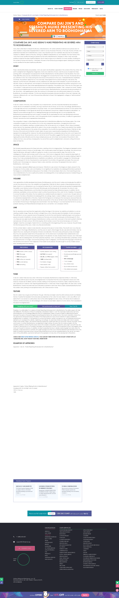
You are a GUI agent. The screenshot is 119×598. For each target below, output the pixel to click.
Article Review (87, 532)
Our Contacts (48, 559)
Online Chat (26, 548)
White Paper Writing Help (66, 567)
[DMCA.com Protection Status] (27, 586)
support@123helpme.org (23, 542)
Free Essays (95, 8)
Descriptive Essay (87, 543)
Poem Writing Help (64, 558)
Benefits (47, 544)
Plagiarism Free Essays (89, 556)
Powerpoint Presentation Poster (91, 558)
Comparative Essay (88, 539)
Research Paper (63, 560)
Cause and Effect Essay (89, 537)
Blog (101, 8)
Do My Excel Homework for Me (91, 545)
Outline (85, 552)
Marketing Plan (64, 550)
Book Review (63, 533)
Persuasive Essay (64, 556)
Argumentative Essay (65, 532)
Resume (75, 8)
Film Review (62, 547)
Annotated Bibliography (66, 530)
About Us (50, 8)
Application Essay (88, 530)
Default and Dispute (24, 486)
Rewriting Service (87, 561)
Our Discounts (49, 542)
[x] (59, 594)
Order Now (67, 8)
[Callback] (1, 582)
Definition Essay (64, 543)
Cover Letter (86, 541)
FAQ (46, 551)
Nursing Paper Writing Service (67, 552)
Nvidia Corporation (69, 486)
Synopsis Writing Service (89, 563)
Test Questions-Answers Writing (91, 565)
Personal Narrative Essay (89, 554)
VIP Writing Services (50, 548)
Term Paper (62, 565)
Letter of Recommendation (66, 569)
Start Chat (73, 306)
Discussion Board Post (65, 545)
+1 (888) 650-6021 (80, 2)
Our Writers (48, 533)
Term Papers (25, 19)
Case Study (62, 537)
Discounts (87, 8)
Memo (84, 550)
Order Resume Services (50, 536)
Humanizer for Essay (88, 567)
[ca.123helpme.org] (26, 2)
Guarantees (48, 546)
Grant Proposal (87, 547)
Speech (61, 563)
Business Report (87, 533)
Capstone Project (64, 535)
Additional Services (50, 557)
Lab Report (86, 548)
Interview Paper (63, 548)
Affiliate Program (49, 550)
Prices (80, 8)
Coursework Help (64, 541)
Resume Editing (63, 561)
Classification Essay (65, 539)
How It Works (59, 8)
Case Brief (85, 535)
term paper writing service (30, 337)
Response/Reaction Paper (89, 560)
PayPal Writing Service (65, 554)
